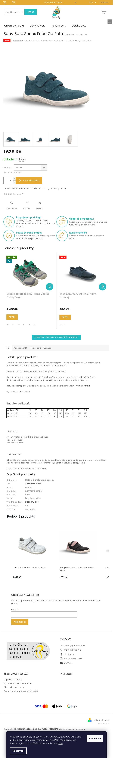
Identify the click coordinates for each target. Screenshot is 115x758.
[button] (6, 552)
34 (18, 324)
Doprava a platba (53, 2)
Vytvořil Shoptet (101, 720)
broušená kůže (33, 498)
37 (34, 324)
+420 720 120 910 (72, 649)
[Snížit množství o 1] (14, 182)
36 (29, 324)
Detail (12, 317)
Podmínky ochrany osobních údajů (20, 691)
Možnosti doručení (12, 172)
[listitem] (32, 552)
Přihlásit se (20, 621)
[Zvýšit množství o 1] (14, 179)
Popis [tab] (7, 347)
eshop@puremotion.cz (75, 645)
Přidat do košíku (31, 180)
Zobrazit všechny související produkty (56, 337)
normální (30, 491)
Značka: (79, 40)
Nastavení (18, 750)
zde (61, 743)
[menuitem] (13, 25)
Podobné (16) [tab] (20, 347)
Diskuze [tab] (47, 347)
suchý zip (30, 509)
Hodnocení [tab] (35, 347)
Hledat (30, 12)
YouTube (68, 663)
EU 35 (62, 324)
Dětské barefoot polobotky (39, 480)
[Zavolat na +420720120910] (7, 2)
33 (13, 324)
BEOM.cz (105, 723)
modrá (28, 487)
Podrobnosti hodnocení (52, 40)
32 (7, 324)
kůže (27, 494)
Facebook (69, 654)
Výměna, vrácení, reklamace (17, 683)
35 (24, 324)
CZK (91, 2)
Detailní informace (12, 194)
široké (39, 491)
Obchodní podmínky (13, 687)
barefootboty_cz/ (73, 658)
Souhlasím (95, 738)
